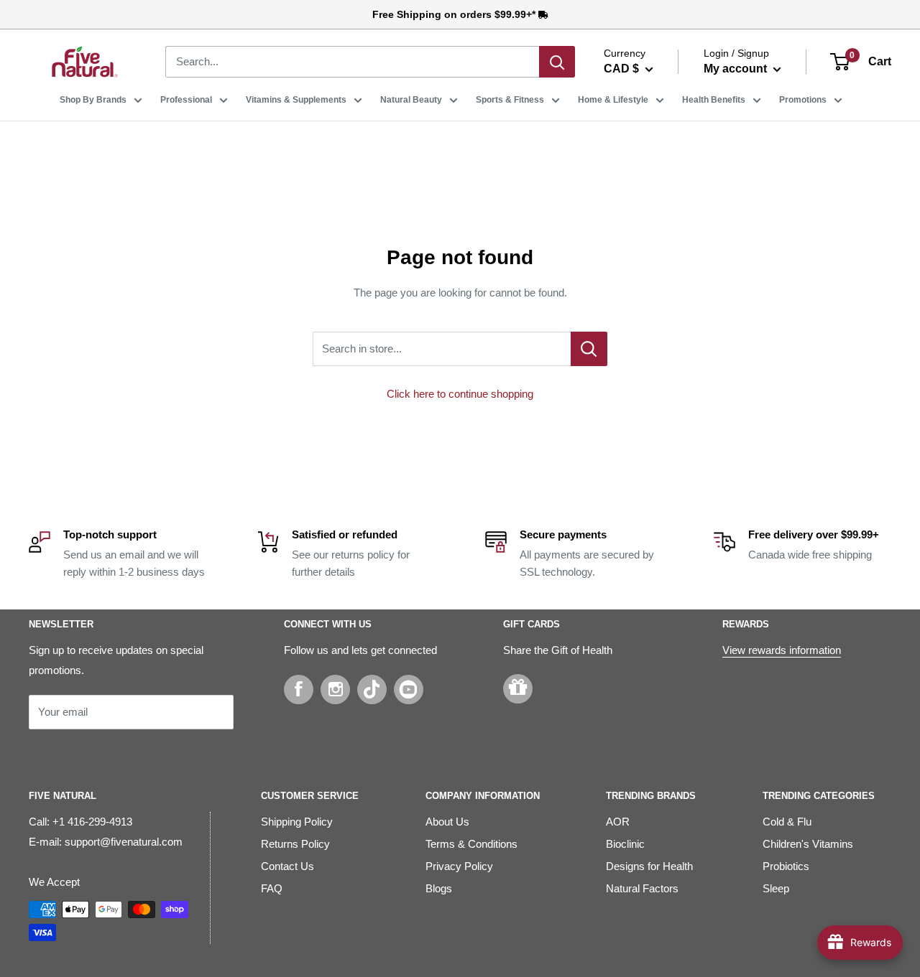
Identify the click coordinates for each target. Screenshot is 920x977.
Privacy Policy (459, 866)
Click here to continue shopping (460, 394)
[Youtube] (408, 689)
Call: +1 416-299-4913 (80, 821)
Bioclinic (625, 844)
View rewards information (781, 650)
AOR (618, 821)
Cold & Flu (787, 821)
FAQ (271, 888)
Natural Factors (642, 888)
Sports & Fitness (510, 100)
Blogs (439, 888)
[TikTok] (372, 689)
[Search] (557, 62)
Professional (186, 100)
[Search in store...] (589, 349)
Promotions (803, 100)
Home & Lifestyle (613, 100)
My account (737, 68)
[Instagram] (335, 689)
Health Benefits (713, 100)
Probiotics (786, 866)
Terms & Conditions (472, 844)
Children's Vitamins (808, 844)
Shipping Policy (297, 821)
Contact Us (287, 866)
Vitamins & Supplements (296, 100)
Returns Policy (295, 844)
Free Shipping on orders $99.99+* (455, 14)
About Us (447, 821)
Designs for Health (649, 866)
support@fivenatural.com (124, 842)
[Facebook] (298, 689)
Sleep (776, 888)
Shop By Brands (93, 100)
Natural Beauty (411, 100)
